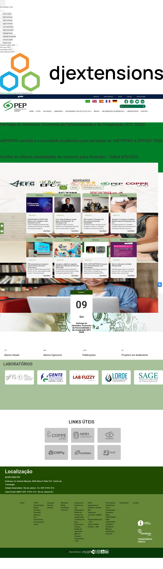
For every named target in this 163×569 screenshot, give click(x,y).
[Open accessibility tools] (2, 3)
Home (31, 111)
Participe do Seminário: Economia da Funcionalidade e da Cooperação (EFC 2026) (81, 327)
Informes (109, 534)
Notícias (50, 505)
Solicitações (110, 531)
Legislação (129, 96)
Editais (63, 505)
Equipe (36, 508)
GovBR (20, 97)
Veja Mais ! (47, 231)
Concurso (64, 510)
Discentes (37, 512)
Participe (120, 96)
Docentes (37, 510)
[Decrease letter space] (15, 52)
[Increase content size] (17, 45)
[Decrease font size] (11, 47)
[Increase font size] (12, 47)
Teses (108, 508)
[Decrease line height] (12, 49)
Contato (144, 111)
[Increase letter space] (16, 52)
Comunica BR (96, 96)
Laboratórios (132, 111)
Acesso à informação (108, 96)
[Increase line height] (14, 49)
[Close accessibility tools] (3, 11)
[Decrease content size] (16, 45)
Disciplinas (109, 512)
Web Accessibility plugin (8, 93)
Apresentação (39, 505)
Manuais (109, 529)
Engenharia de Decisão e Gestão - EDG (95, 507)
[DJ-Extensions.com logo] (81, 91)
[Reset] (1, 10)
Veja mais (3, 129)
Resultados (65, 508)
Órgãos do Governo (141, 96)
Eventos (50, 508)
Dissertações (110, 510)
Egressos (37, 515)
